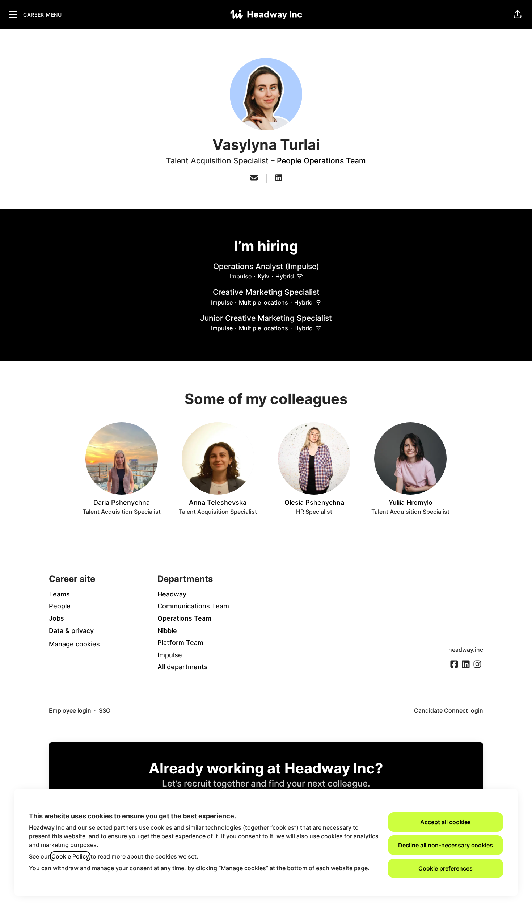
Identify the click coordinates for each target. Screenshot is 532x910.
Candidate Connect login (448, 710)
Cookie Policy (70, 856)
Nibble (167, 630)
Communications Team (193, 606)
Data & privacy (71, 630)
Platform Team (180, 642)
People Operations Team (321, 160)
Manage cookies (74, 644)
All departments (182, 667)
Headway (171, 594)
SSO (104, 710)
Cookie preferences (445, 868)
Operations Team (184, 618)
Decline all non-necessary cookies (445, 845)
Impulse (169, 655)
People (60, 606)
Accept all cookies (445, 822)
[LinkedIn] (279, 178)
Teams (59, 594)
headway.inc (465, 649)
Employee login (70, 710)
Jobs (56, 618)
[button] (517, 14)
